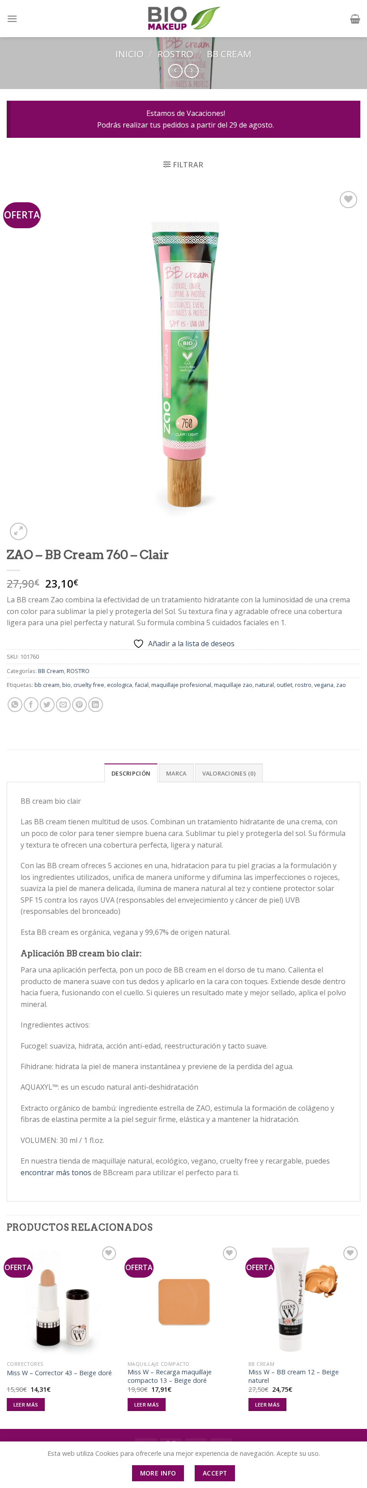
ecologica (119, 685)
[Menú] (12, 19)
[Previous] (7, 1335)
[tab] (131, 772)
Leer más (25, 1404)
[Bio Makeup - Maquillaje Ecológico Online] (183, 18)
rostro (303, 685)
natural (264, 685)
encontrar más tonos (56, 1172)
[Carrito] (355, 19)
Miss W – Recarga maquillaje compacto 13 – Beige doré (170, 1376)
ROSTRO (175, 53)
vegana (323, 685)
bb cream (47, 685)
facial (142, 685)
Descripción (130, 773)
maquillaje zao (233, 685)
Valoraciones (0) (229, 773)
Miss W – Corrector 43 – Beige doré (59, 1373)
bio (66, 685)
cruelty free (88, 685)
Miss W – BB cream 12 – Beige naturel (293, 1376)
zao (341, 685)
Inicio (129, 53)
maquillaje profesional (181, 685)
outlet (284, 685)
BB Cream (229, 53)
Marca (176, 773)
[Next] (360, 1335)
